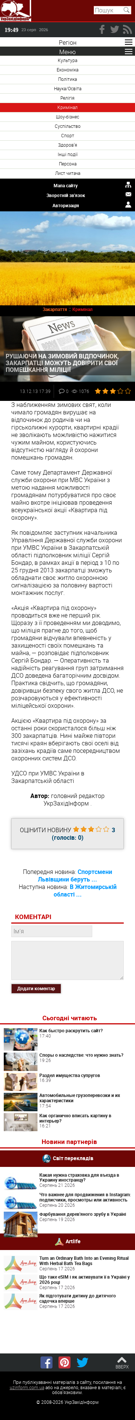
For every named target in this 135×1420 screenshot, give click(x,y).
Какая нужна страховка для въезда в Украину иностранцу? (79, 1177)
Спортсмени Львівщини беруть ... (75, 875)
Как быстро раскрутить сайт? (71, 1030)
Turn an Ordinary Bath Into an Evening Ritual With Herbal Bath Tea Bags (84, 1260)
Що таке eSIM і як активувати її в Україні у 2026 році (84, 1279)
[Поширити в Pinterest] (64, 1362)
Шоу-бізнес (67, 117)
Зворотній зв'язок (65, 195)
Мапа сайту (66, 185)
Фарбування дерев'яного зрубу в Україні (82, 1214)
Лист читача (67, 173)
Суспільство (68, 126)
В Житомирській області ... (85, 890)
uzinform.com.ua (27, 1387)
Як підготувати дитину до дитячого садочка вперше (77, 1298)
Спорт (67, 135)
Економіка (67, 70)
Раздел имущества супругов (69, 1075)
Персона (67, 164)
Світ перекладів (73, 1157)
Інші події (68, 154)
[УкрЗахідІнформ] (15, 10)
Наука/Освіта (67, 88)
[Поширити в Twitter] (82, 1362)
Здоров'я (67, 145)
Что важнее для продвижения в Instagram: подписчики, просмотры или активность (85, 1197)
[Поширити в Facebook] (46, 1362)
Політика (67, 79)
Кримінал (67, 107)
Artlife (73, 1241)
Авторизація (65, 205)
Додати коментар (36, 988)
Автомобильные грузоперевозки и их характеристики (79, 1097)
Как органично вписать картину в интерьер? (75, 1118)
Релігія (67, 98)
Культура (67, 60)
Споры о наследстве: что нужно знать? (81, 1055)
